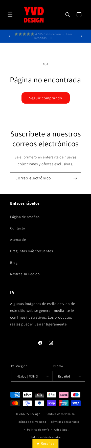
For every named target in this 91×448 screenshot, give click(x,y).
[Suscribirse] (75, 178)
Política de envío (38, 429)
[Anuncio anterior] (9, 35)
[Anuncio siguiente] (81, 35)
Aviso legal (61, 429)
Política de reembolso (60, 414)
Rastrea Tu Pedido (25, 274)
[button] (10, 14)
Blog (13, 262)
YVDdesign (33, 414)
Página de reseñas (24, 217)
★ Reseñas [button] (45, 443)
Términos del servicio (65, 421)
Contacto (17, 228)
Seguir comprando (45, 98)
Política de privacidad (31, 421)
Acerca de (18, 239)
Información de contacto (47, 437)
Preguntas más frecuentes (31, 251)
